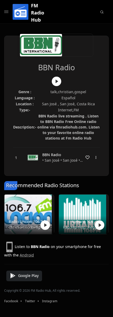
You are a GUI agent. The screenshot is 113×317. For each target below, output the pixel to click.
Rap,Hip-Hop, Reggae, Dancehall (82, 227)
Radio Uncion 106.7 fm (28, 221)
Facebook (11, 301)
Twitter (30, 301)
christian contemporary (28, 227)
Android (27, 254)
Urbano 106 (83, 221)
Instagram (49, 301)
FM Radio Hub (37, 12)
